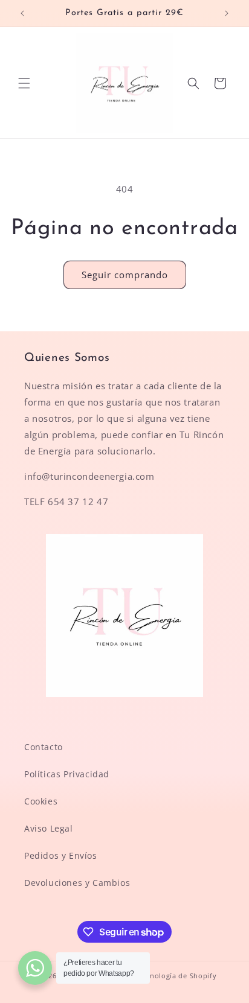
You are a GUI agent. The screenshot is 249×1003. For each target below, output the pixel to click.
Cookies (40, 801)
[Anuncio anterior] (22, 13)
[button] (24, 83)
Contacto (43, 747)
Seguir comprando (125, 275)
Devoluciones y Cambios (77, 882)
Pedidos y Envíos (60, 855)
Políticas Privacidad (66, 774)
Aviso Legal (48, 828)
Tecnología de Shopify (177, 975)
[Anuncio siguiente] (226, 13)
